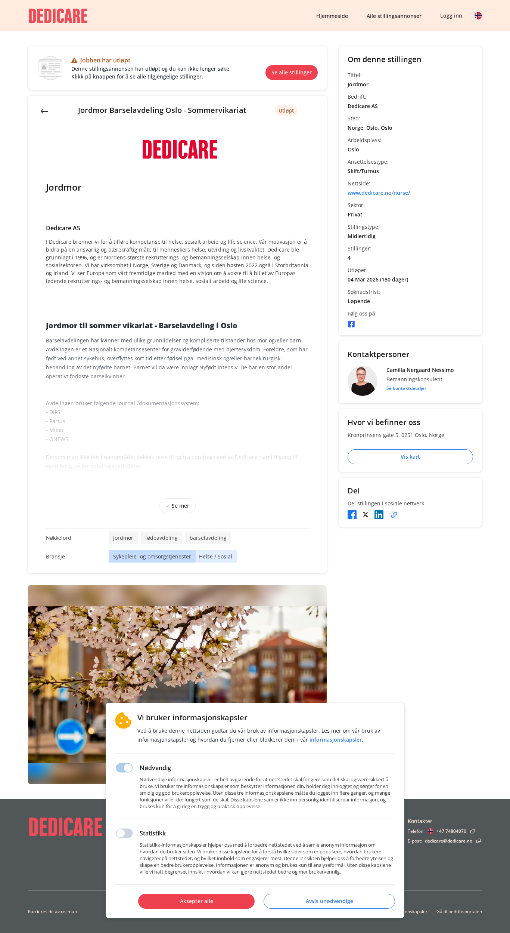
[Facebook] (351, 324)
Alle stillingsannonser (394, 15)
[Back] (44, 110)
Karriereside (41, 911)
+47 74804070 (451, 831)
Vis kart (410, 456)
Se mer (180, 505)
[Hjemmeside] (86, 826)
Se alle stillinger (291, 72)
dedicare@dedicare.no (448, 841)
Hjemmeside (332, 15)
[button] (478, 15)
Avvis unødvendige (329, 901)
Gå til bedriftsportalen (459, 911)
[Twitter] (365, 515)
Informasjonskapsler (406, 911)
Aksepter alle (196, 901)
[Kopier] (393, 514)
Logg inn (451, 15)
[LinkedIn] (378, 514)
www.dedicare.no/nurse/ (379, 192)
